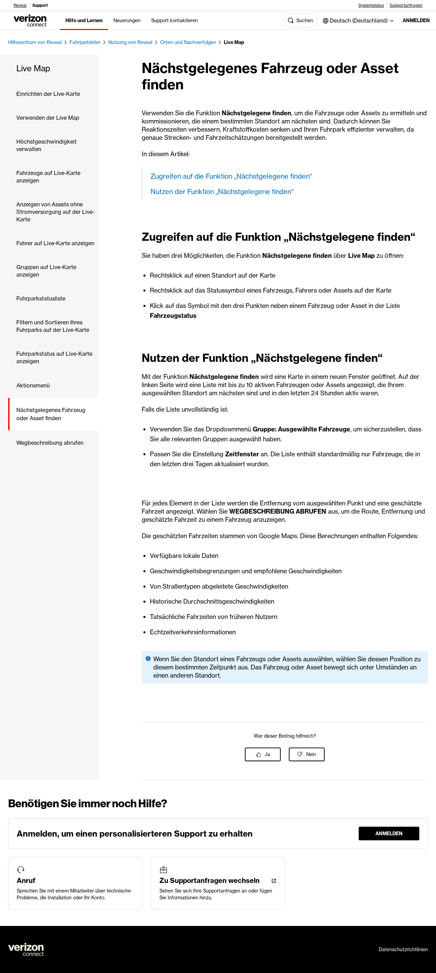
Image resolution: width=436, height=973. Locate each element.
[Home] (30, 19)
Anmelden (414, 20)
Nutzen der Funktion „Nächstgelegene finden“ (222, 191)
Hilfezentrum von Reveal (35, 42)
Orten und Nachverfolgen (188, 42)
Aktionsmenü (33, 385)
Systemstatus (371, 5)
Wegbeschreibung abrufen (49, 442)
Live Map (234, 42)
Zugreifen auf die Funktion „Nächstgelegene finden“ (231, 176)
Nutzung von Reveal (130, 42)
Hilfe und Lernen (84, 20)
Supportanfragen (406, 5)
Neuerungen (126, 20)
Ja (267, 754)
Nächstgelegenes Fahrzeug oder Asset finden (50, 414)
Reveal (20, 5)
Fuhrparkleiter (84, 42)
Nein (311, 754)
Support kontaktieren (174, 20)
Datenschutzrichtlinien (403, 949)
